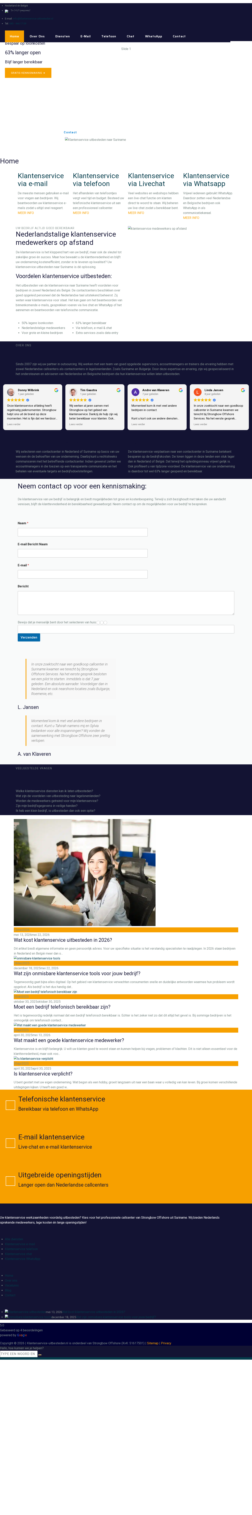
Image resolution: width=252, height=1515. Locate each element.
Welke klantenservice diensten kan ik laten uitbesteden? (54, 791)
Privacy (166, 1343)
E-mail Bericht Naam (33, 544)
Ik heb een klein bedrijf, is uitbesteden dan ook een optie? (55, 811)
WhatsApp (153, 36)
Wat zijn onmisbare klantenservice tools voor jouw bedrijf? (77, 973)
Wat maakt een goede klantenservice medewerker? (69, 1040)
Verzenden (29, 637)
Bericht (23, 586)
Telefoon (108, 36)
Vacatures (12, 1285)
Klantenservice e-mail (20, 1244)
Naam (23, 523)
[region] (126, 99)
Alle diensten (14, 1239)
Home (14, 36)
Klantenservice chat (18, 1254)
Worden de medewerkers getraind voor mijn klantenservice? (57, 801)
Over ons (37, 36)
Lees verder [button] (13, 424)
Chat (130, 36)
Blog (8, 1290)
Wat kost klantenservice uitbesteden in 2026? (63, 940)
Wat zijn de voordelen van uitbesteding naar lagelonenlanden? (58, 796)
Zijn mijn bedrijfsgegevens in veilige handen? (47, 806)
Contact (179, 36)
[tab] (126, 791)
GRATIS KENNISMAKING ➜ (28, 72)
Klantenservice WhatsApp (22, 1259)
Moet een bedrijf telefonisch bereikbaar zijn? (62, 1007)
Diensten (62, 36)
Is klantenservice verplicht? (43, 1074)
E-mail (86, 36)
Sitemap (152, 1343)
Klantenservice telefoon (21, 1249)
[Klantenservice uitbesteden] (31, 12)
